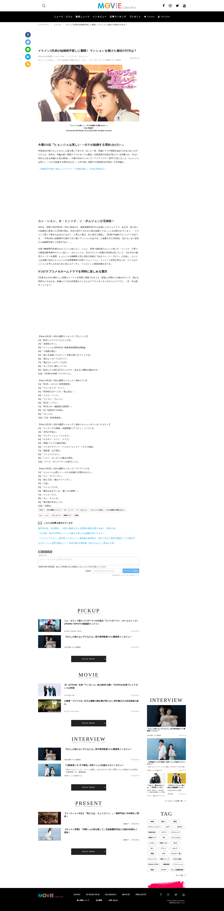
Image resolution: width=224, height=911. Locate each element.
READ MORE (88, 659)
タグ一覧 (179, 875)
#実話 (152, 870)
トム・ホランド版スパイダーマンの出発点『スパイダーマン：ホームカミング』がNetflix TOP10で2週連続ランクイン (101, 622)
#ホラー (168, 827)
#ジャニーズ (152, 859)
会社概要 (99, 900)
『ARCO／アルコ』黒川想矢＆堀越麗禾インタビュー (176, 786)
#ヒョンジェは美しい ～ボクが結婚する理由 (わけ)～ (59, 60)
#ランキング (100, 60)
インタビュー (100, 17)
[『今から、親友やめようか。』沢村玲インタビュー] (156, 778)
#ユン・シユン (88, 60)
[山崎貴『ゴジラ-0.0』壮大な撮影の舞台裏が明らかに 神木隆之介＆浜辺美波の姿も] (49, 705)
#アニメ (163, 848)
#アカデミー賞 (175, 853)
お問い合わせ (113, 900)
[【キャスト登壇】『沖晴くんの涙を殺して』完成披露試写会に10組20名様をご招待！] (49, 834)
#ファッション (178, 864)
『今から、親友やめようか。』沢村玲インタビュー (155, 786)
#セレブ (174, 848)
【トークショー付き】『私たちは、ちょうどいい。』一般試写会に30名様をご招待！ (101, 814)
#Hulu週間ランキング (52, 56)
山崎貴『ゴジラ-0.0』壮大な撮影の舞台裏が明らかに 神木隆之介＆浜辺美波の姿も (101, 702)
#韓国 (152, 853)
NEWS (77, 894)
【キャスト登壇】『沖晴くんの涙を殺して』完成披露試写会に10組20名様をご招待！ (100, 831)
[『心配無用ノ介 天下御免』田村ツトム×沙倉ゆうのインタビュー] (49, 770)
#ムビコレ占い (176, 837)
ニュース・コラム (63, 17)
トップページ (43, 25)
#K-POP (163, 870)
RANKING (110, 894)
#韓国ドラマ (110, 60)
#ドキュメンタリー (154, 827)
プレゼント (135, 17)
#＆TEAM (67, 695)
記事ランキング (118, 17)
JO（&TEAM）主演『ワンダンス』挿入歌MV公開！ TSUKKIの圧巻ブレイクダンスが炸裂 (101, 686)
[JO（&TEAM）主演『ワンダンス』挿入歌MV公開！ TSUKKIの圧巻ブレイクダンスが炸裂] (49, 689)
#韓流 (118, 60)
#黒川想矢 (170, 794)
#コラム (152, 843)
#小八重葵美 (76, 647)
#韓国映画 (166, 864)
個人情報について (83, 900)
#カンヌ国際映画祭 (177, 870)
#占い (152, 848)
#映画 (152, 821)
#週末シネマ (164, 843)
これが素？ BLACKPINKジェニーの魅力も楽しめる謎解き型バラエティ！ (72, 533)
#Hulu (40, 56)
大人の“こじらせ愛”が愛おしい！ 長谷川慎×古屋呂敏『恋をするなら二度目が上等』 (77, 543)
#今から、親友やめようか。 (155, 795)
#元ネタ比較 (177, 859)
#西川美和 (67, 647)
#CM (163, 853)
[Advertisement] (88, 37)
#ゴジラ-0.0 (74, 711)
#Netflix (67, 631)
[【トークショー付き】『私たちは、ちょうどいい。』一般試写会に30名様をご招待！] (49, 818)
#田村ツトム (68, 775)
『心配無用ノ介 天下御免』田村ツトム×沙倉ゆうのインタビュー (94, 765)
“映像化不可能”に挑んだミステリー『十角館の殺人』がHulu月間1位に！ (73, 169)
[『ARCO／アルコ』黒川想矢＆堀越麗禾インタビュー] (176, 778)
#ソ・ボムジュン (81, 56)
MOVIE (126, 894)
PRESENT (141, 894)
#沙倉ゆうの (78, 775)
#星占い (163, 821)
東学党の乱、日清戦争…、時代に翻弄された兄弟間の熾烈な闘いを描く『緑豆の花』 (77, 528)
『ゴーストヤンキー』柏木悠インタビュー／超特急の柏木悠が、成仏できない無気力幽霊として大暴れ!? (86, 538)
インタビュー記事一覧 (174, 801)
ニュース (57, 25)
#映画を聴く (152, 832)
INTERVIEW (93, 894)
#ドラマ (163, 832)
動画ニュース (83, 17)
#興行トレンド (164, 859)
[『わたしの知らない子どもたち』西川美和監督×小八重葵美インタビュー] (49, 641)
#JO (73, 695)
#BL (164, 837)
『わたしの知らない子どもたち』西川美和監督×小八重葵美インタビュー (98, 637)
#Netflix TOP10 (76, 631)
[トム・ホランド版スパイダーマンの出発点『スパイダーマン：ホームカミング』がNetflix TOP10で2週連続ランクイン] (49, 625)
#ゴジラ (67, 711)
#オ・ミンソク (68, 56)
